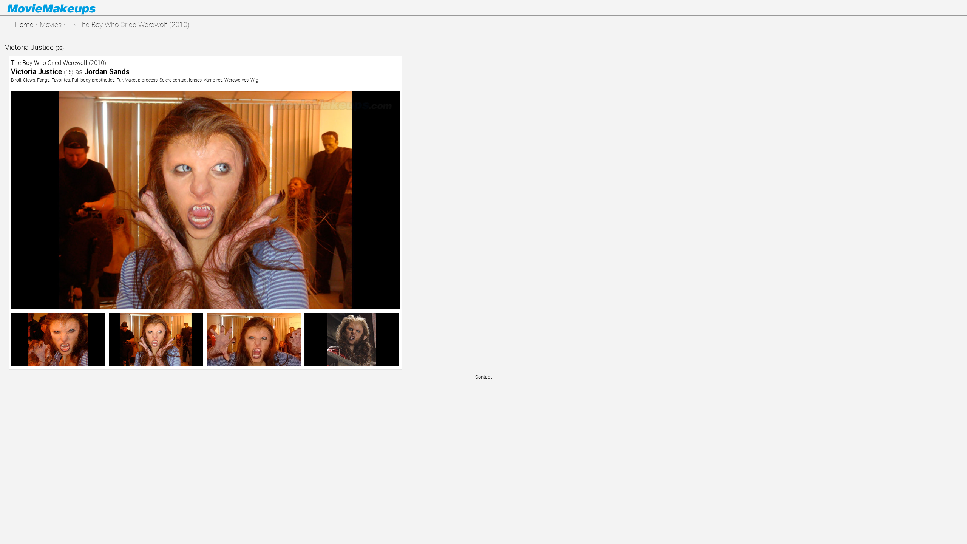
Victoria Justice (34, 47)
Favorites (60, 80)
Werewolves (236, 80)
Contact (483, 376)
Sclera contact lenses (180, 80)
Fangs (43, 80)
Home (24, 24)
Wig (254, 80)
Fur (119, 80)
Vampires (213, 80)
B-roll (16, 80)
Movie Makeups (62, 7)
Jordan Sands (107, 71)
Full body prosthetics (93, 80)
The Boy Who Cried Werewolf (49, 63)
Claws (29, 80)
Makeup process (141, 80)
